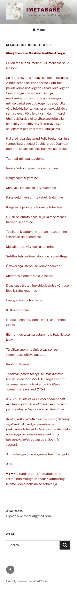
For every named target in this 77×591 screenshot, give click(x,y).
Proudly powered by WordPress (26, 581)
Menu (41, 29)
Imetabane (43, 10)
